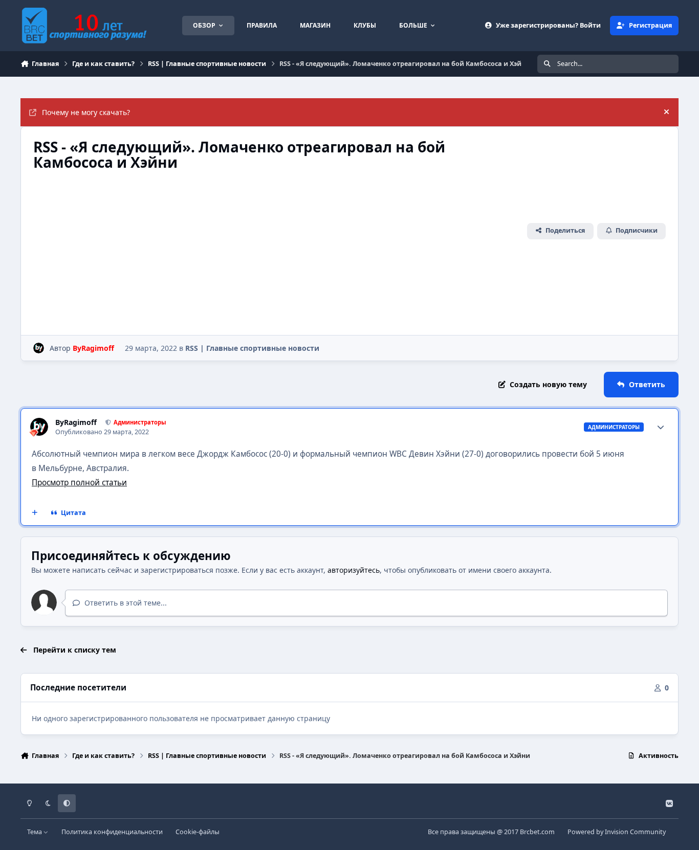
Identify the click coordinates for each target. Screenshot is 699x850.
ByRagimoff (76, 422)
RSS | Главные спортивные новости (252, 348)
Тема (35, 831)
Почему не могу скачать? (86, 112)
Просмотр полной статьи (79, 482)
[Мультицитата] (35, 513)
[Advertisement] (276, 246)
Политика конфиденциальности (112, 831)
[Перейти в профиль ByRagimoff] (38, 348)
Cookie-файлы (198, 831)
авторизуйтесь (353, 570)
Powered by (616, 831)
